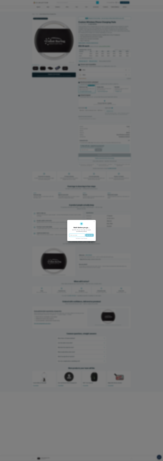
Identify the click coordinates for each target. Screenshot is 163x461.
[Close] (94, 221)
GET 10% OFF (89, 235)
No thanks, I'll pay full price (81, 238)
